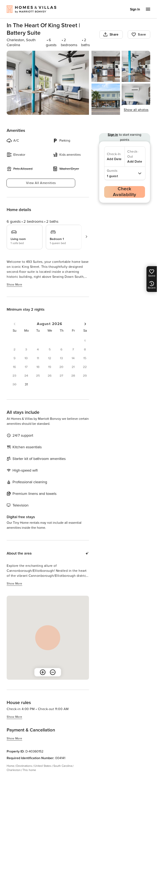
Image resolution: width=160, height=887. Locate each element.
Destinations (24, 766)
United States (42, 766)
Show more (14, 284)
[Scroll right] (86, 236)
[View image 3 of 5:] (136, 66)
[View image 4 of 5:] (105, 99)
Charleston (14, 770)
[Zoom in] (42, 672)
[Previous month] (14, 324)
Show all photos (136, 110)
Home (10, 766)
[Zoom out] (52, 672)
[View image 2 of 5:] (105, 66)
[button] (26, 384)
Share (114, 34)
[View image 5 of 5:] (136, 99)
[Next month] (85, 324)
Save (142, 34)
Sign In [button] (135, 9)
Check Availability (124, 192)
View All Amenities (41, 183)
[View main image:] (48, 83)
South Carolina (62, 766)
